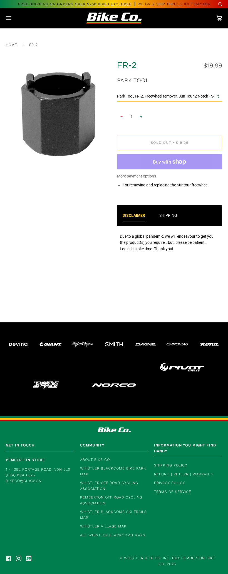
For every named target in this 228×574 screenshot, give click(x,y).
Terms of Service (172, 492)
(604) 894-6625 (20, 475)
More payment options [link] (136, 176)
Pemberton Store (25, 460)
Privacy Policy (169, 483)
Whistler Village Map (103, 526)
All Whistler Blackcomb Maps (112, 535)
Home (11, 45)
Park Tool (133, 80)
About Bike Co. (95, 460)
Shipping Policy (170, 465)
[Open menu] (14, 18)
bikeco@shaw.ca (23, 481)
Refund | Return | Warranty (184, 474)
